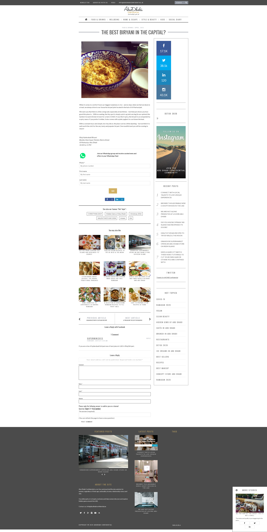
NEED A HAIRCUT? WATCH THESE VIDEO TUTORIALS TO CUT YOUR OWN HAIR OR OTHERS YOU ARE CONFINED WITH (172, 257)
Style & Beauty (149, 19)
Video (113, 2)
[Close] (237, 490)
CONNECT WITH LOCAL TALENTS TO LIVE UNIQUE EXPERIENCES (171, 194)
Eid (131, 218)
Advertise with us (100, 2)
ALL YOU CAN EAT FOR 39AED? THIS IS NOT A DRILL (250, 514)
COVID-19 (160, 299)
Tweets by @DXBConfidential (167, 277)
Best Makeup (162, 368)
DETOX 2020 (162, 345)
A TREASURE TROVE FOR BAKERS (132, 319)
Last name (82, 180)
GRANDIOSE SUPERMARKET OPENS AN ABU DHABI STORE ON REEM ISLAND (139, 252)
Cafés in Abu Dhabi (165, 328)
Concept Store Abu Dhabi (169, 374)
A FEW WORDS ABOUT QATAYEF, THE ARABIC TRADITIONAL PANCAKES (89, 278)
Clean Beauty (163, 316)
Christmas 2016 (136, 214)
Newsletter (84, 2)
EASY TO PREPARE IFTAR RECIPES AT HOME (139, 304)
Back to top (176, 525)
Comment (81, 365)
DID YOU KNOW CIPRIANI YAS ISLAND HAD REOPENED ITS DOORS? (89, 252)
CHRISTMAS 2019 (95, 214)
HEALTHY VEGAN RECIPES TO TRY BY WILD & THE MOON (115, 251)
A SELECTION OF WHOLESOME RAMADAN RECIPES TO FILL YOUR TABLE (114, 304)
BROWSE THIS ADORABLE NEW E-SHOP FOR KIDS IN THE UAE (146, 486)
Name (80, 384)
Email (80, 391)
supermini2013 (95, 338)
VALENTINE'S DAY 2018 (107, 218)
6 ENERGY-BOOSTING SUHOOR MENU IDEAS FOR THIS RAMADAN (114, 278)
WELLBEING (114, 19)
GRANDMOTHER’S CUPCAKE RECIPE (96, 319)
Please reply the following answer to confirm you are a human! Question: (99, 407)
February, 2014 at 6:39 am (97, 341)
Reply (149, 338)
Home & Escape (130, 19)
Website (81, 398)
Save (112, 191)
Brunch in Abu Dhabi (166, 334)
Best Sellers (162, 357)
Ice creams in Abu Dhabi (168, 351)
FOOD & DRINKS (98, 19)
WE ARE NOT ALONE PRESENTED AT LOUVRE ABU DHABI (172, 213)
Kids (163, 19)
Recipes (160, 362)
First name (83, 171)
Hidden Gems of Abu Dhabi (116, 214)
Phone (81, 163)
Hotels (122, 218)
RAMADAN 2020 (163, 305)
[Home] (86, 19)
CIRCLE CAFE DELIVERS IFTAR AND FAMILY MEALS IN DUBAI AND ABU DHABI (139, 278)
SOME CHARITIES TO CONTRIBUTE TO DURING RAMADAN (89, 304)
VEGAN (159, 311)
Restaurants (162, 339)
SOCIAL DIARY (175, 19)
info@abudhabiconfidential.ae (131, 2)
